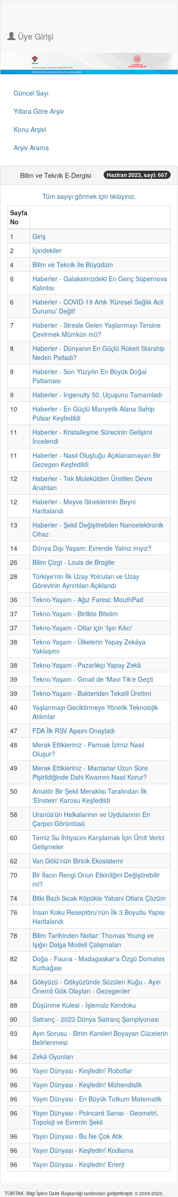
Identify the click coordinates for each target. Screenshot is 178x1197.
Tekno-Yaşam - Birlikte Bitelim (75, 613)
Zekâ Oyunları (52, 1056)
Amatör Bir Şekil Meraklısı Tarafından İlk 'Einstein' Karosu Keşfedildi (89, 795)
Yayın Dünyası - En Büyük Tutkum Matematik (97, 1098)
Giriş (39, 236)
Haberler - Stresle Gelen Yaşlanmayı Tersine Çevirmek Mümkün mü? (96, 329)
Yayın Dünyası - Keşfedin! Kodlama (82, 1150)
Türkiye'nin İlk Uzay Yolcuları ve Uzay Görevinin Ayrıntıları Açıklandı (85, 581)
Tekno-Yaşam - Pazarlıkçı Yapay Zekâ (86, 665)
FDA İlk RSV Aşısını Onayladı (73, 730)
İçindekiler (47, 250)
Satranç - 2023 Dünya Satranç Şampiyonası (95, 1019)
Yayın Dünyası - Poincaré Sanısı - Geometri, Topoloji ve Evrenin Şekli (95, 1117)
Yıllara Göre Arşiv (39, 111)
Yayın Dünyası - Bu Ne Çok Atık (77, 1136)
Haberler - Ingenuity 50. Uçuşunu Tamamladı (97, 394)
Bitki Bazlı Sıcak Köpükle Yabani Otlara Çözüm (99, 898)
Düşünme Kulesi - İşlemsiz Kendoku (84, 1004)
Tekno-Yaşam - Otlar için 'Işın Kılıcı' (82, 627)
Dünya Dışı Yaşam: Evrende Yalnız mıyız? (92, 548)
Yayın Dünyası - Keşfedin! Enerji (78, 1164)
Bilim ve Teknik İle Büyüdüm (72, 264)
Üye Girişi (34, 36)
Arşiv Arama (31, 147)
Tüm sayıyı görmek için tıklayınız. (89, 196)
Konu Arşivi (30, 129)
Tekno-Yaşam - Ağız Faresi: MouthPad (87, 599)
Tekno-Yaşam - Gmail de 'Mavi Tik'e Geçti (92, 679)
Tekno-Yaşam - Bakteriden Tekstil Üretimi (91, 693)
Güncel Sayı (31, 92)
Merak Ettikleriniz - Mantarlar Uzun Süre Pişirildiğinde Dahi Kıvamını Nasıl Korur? (90, 772)
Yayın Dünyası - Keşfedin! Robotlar (82, 1070)
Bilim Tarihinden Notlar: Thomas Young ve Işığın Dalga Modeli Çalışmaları (93, 940)
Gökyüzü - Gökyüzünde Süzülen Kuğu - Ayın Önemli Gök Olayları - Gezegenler (96, 986)
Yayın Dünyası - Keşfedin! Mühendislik (87, 1084)
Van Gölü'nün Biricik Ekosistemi (77, 860)
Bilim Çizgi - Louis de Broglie (73, 562)
